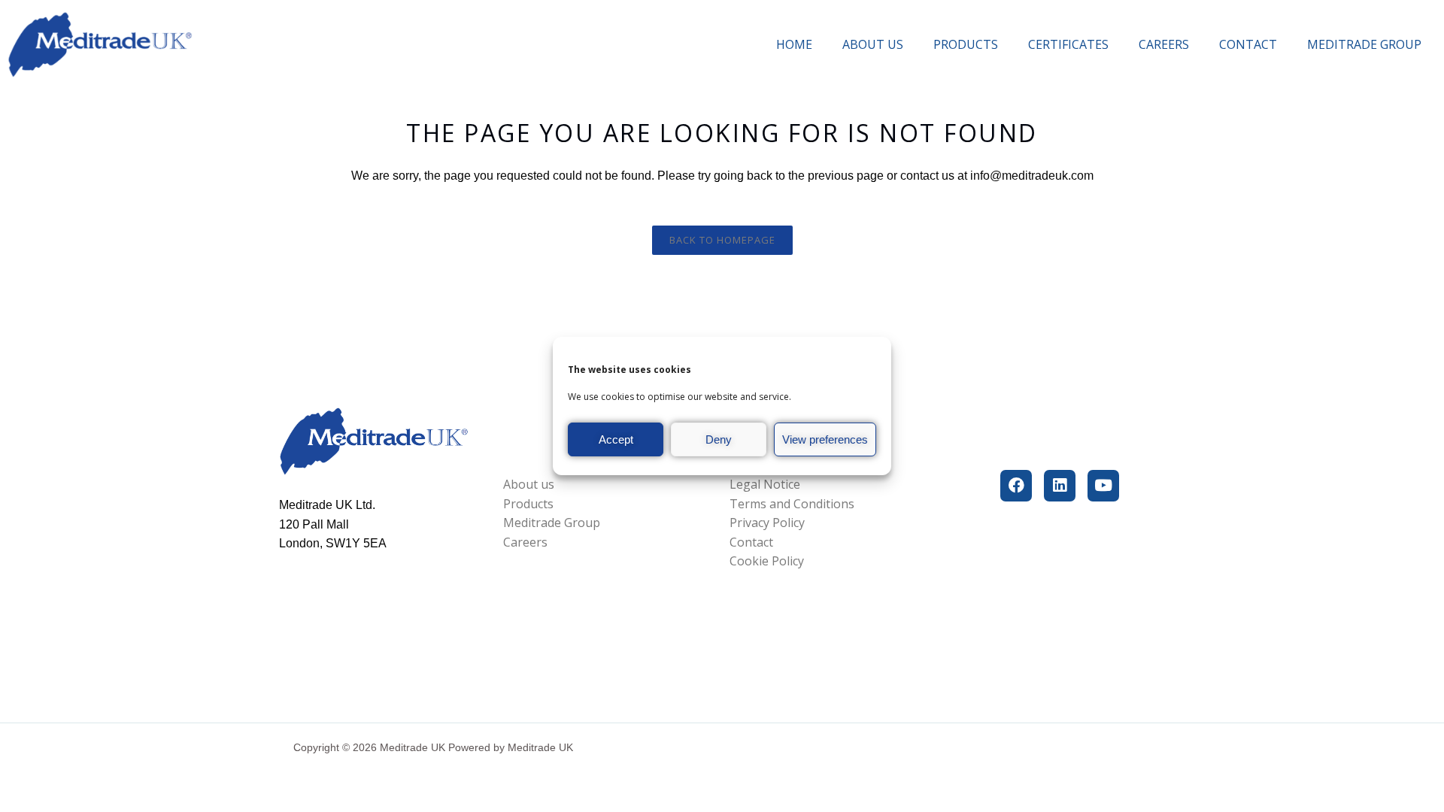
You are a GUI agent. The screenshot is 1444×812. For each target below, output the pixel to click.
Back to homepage (722, 240)
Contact (1248, 44)
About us (872, 44)
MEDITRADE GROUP (1364, 44)
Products (965, 44)
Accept (616, 439)
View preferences (825, 439)
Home (794, 44)
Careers (1164, 44)
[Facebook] (1016, 485)
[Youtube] (1103, 485)
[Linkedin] (1059, 485)
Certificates (1068, 44)
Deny (718, 439)
